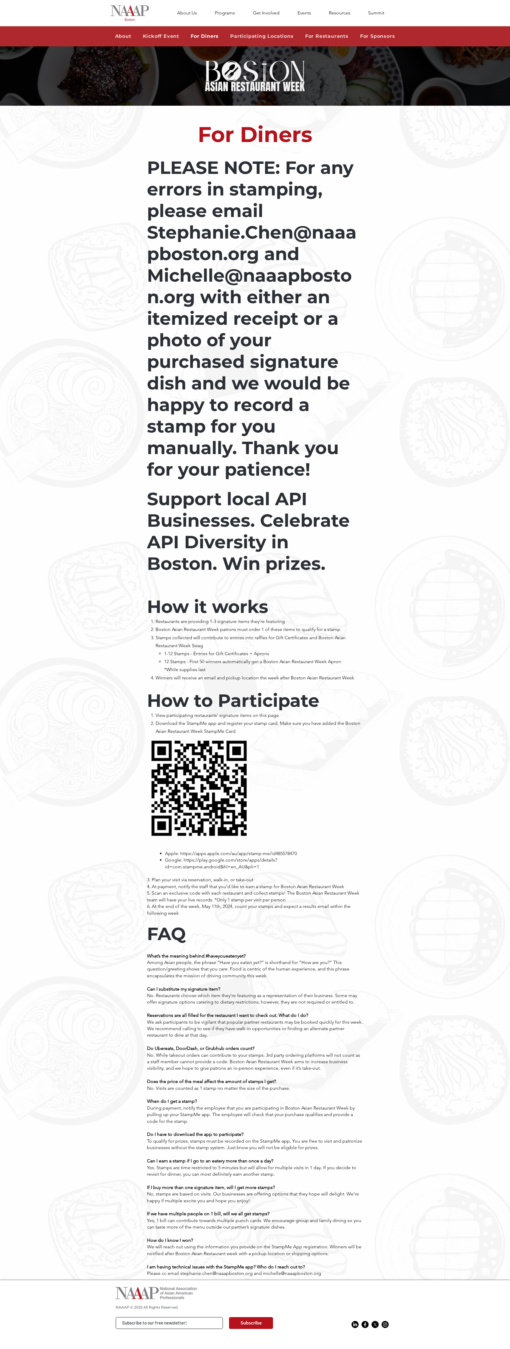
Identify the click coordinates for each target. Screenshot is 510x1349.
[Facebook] (365, 1324)
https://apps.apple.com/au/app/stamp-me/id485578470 (238, 853)
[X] (375, 1324)
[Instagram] (385, 1324)
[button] (344, 13)
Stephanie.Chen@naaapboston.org (252, 243)
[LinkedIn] (355, 1324)
